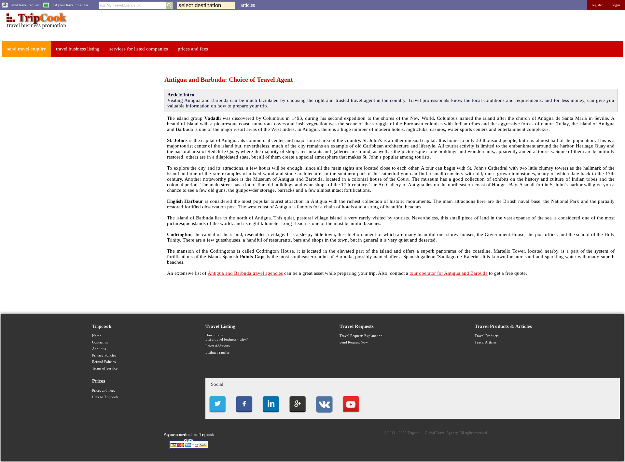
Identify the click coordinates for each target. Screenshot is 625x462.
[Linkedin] (270, 414)
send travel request (25, 5)
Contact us (100, 342)
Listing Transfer (217, 352)
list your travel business (70, 5)
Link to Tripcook (105, 397)
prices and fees (193, 48)
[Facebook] (244, 414)
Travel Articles (485, 342)
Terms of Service (105, 368)
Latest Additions (217, 346)
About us (99, 349)
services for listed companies (138, 48)
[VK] (324, 414)
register (597, 5)
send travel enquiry (26, 48)
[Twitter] (217, 414)
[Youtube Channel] (351, 414)
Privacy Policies (104, 355)
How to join (214, 335)
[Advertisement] (51, 160)
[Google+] (297, 414)
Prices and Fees (103, 390)
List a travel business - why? (226, 339)
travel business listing (78, 48)
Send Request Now (354, 342)
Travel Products (486, 336)
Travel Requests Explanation (361, 336)
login (616, 5)
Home (96, 336)
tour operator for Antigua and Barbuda (449, 273)
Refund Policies (104, 362)
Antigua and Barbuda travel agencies (245, 273)
